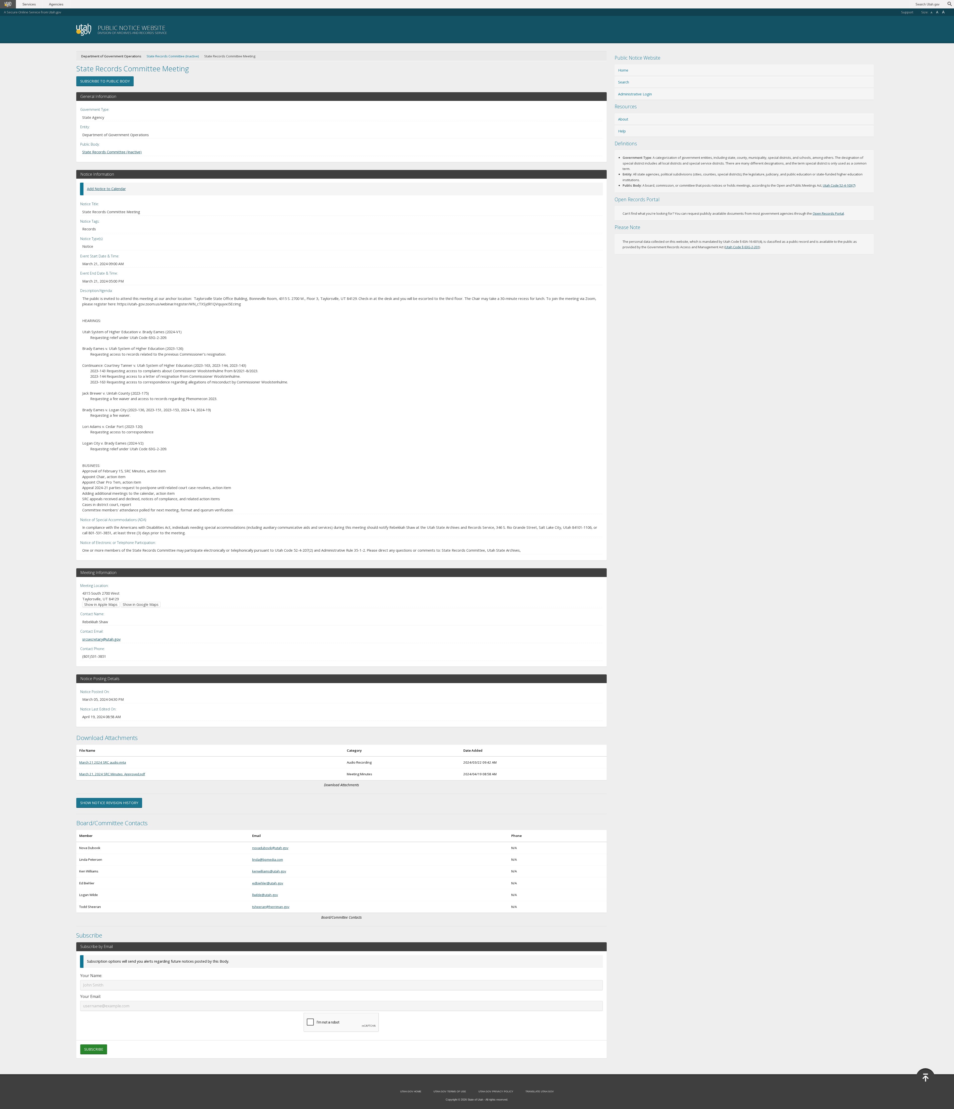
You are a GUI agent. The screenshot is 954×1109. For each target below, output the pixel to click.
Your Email (90, 996)
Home (623, 70)
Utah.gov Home (410, 1091)
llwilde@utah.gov (265, 895)
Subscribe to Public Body (105, 81)
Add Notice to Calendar (106, 188)
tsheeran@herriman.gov (270, 906)
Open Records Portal (828, 213)
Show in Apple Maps (101, 604)
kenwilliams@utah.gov (269, 871)
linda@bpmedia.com (267, 859)
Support (907, 12)
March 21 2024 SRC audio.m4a (102, 762)
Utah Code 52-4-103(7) (839, 185)
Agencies (56, 4)
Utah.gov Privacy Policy (495, 1091)
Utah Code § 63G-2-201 (742, 247)
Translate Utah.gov (539, 1091)
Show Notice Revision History (109, 802)
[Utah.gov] (8, 4)
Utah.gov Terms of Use (450, 1091)
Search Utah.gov (927, 4)
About (623, 119)
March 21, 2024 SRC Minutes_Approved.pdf (112, 774)
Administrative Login (635, 94)
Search (623, 82)
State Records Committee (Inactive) (173, 56)
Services (29, 4)
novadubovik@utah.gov (270, 848)
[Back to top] (925, 1077)
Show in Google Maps (141, 604)
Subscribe (93, 1049)
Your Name (90, 975)
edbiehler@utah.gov (267, 883)
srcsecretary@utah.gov (101, 639)
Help (622, 131)
